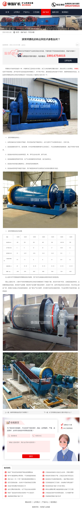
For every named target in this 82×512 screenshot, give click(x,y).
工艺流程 (36, 12)
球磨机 (76, 68)
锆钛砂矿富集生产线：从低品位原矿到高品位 (60, 475)
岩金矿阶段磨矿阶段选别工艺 (17, 486)
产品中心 (26, 12)
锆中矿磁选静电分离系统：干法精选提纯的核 (22, 475)
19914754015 (56, 55)
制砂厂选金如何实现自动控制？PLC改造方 (21, 493)
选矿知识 (46, 12)
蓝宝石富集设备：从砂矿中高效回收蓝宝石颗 (22, 482)
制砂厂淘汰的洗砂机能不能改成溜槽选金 (20, 472)
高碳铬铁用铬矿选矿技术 (53, 496)
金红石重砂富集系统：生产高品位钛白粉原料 (22, 489)
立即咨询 (68, 61)
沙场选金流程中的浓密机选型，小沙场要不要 (60, 493)
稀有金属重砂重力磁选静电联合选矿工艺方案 (60, 489)
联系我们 (65, 12)
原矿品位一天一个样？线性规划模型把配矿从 (22, 479)
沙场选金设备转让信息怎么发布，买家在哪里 (60, 472)
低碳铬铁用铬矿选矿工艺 (15, 496)
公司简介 (17, 12)
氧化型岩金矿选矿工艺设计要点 (55, 486)
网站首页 (28, 502)
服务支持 (55, 12)
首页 (17, 32)
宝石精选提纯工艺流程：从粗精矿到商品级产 (60, 482)
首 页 (7, 12)
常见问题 (31, 32)
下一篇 (58, 412)
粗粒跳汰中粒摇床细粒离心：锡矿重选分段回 (60, 479)
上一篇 (16, 412)
